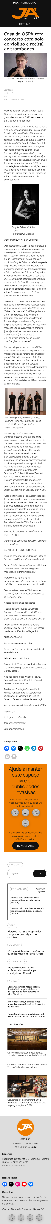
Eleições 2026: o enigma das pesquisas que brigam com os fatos (24, 934)
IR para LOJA (25, 845)
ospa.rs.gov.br (11, 711)
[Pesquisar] (39, 873)
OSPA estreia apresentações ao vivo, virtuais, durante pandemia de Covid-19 (26, 1054)
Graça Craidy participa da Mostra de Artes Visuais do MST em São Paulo (26, 1015)
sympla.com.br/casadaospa (21, 581)
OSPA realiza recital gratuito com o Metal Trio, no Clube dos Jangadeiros (27, 1066)
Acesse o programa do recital (18, 643)
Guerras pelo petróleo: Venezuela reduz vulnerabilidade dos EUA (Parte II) (27, 910)
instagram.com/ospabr (15, 717)
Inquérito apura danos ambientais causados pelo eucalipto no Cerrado (22, 970)
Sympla (12, 156)
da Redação (9, 93)
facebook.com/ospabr (15, 722)
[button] (15, 812)
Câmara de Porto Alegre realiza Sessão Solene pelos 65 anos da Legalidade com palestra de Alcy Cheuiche (23, 990)
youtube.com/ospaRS (14, 728)
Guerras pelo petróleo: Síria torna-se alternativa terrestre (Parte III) (25, 899)
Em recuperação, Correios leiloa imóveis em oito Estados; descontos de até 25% (26, 1004)
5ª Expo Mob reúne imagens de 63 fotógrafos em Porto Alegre (25, 952)
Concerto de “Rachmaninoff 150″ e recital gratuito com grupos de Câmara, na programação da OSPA (26, 1102)
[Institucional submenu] (37, 2)
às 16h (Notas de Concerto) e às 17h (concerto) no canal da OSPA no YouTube (24, 593)
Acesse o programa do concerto (19, 602)
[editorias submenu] (31, 24)
